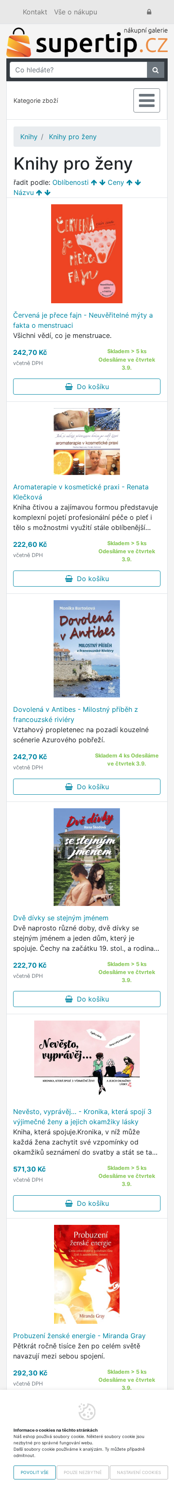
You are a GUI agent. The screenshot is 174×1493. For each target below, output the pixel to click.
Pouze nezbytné (83, 1472)
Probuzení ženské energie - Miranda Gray (79, 1335)
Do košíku (91, 386)
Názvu (24, 192)
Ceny (116, 182)
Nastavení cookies (139, 1472)
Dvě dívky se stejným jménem (61, 918)
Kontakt (35, 12)
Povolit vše (35, 1472)
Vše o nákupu (75, 12)
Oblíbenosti (70, 182)
